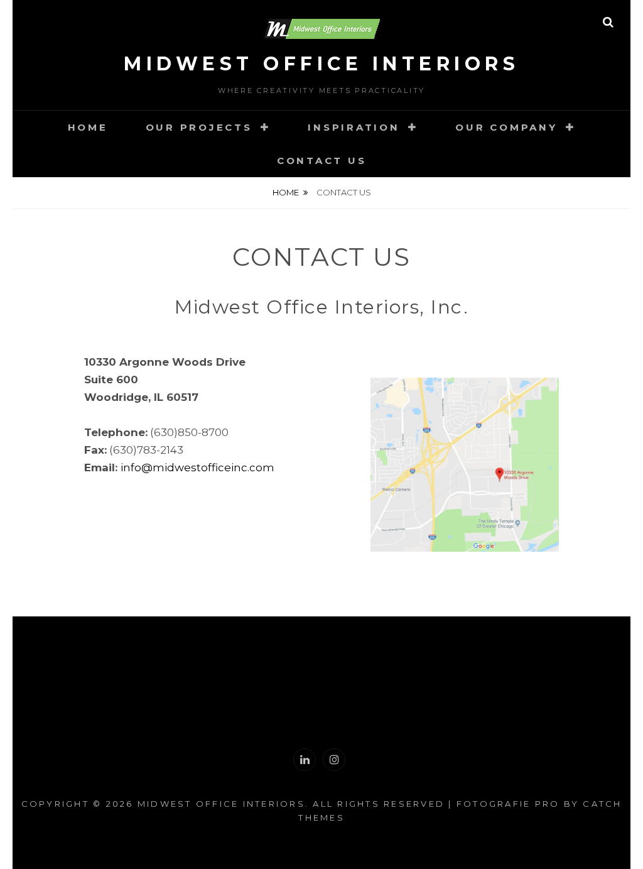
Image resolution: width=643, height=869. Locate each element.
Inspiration (353, 127)
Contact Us (322, 161)
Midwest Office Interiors (321, 63)
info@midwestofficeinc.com (197, 467)
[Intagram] (334, 759)
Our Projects (199, 127)
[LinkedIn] (304, 759)
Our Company (506, 127)
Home (88, 127)
